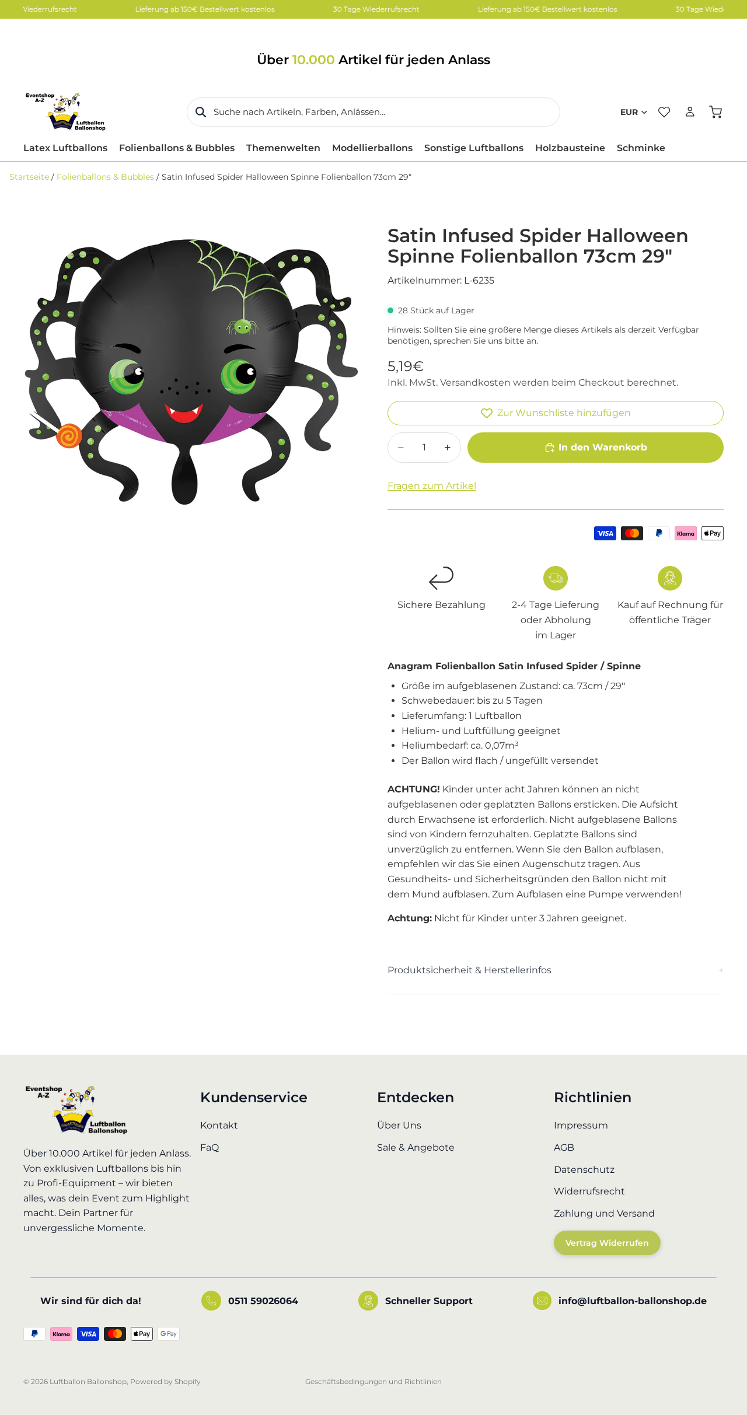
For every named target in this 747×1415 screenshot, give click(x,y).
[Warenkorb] (715, 112)
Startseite (29, 177)
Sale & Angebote (416, 1147)
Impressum (581, 1125)
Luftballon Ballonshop (88, 1381)
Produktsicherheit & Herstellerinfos (469, 970)
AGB (564, 1147)
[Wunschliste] (664, 112)
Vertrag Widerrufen (607, 1243)
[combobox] (373, 112)
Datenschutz (584, 1169)
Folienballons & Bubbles (105, 177)
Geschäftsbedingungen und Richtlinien (373, 1381)
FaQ (209, 1147)
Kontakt (219, 1125)
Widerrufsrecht (589, 1191)
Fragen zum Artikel (432, 485)
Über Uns (399, 1125)
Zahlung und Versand (604, 1212)
